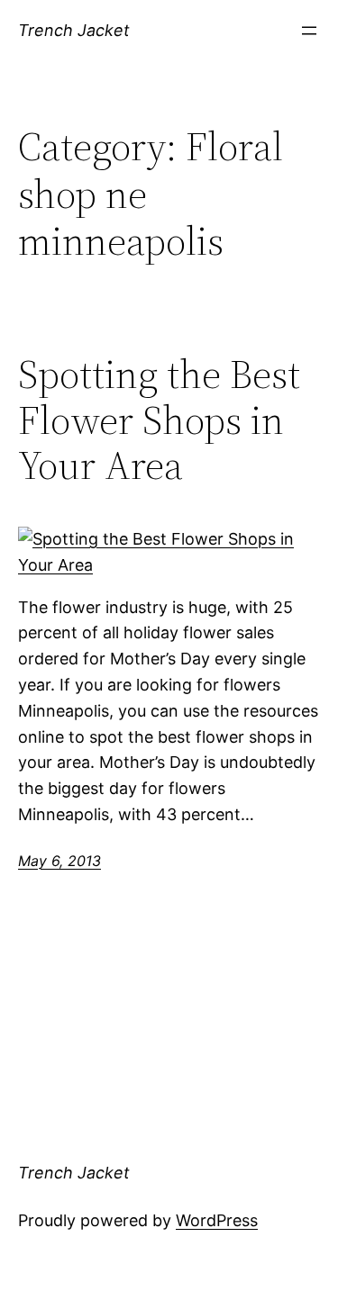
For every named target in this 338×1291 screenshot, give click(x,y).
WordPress (217, 1220)
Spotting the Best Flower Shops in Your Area (159, 420)
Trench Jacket (74, 30)
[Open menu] (309, 30)
